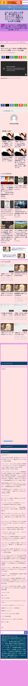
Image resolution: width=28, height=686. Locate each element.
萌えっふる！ (4, 595)
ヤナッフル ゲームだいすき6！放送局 (10, 613)
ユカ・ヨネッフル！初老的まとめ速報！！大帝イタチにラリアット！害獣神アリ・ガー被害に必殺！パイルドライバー (13, 544)
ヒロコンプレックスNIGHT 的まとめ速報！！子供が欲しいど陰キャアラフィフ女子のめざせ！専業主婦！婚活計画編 (13, 588)
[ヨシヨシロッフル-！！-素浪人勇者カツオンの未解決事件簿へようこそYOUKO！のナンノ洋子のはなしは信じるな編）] (13, 569)
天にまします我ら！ (6, 598)
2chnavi (3, 368)
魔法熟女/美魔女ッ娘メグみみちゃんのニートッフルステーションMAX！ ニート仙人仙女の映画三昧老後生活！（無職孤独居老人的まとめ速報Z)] (13, 485)
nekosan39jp (14, 123)
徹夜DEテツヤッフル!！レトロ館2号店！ (10, 608)
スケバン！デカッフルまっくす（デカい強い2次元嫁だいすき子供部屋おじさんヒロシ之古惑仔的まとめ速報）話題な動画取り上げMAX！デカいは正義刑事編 (13, 557)
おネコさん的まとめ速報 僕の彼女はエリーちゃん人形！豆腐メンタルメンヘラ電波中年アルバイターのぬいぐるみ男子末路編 (13, 459)
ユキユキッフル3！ (5, 592)
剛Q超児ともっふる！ (6, 610)
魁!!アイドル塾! (5, 621)
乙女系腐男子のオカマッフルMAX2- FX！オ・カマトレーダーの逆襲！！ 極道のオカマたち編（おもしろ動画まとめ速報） (13, 491)
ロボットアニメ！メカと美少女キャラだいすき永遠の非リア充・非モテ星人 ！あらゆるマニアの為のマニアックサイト (13, 523)
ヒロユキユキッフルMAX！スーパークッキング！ (12, 605)
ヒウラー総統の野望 (6, 616)
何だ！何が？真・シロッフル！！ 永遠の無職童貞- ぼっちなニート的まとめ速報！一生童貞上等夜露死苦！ (13, 509)
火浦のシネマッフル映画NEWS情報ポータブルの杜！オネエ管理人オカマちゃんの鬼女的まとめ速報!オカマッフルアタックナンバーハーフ (13, 538)
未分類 (2, 45)
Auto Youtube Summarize (14, 78)
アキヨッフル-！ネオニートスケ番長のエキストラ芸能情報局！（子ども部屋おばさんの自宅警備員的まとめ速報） (13, 563)
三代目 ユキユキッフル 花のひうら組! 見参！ (12, 619)
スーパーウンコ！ (5, 495)
